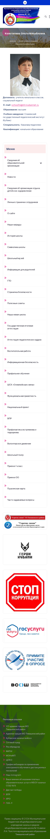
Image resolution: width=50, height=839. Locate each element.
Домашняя (13, 41)
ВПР (8, 794)
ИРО (8, 798)
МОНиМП (11, 755)
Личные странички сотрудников (28, 41)
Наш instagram (13, 775)
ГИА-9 (9, 803)
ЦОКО (9, 759)
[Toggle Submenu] (41, 163)
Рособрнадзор (13, 746)
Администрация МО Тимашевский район (25, 733)
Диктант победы (14, 789)
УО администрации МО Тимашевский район (17, 728)
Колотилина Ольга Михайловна (25, 44)
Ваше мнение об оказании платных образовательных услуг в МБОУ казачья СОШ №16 (26, 782)
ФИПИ (9, 751)
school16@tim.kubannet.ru (25, 104)
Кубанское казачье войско (19, 738)
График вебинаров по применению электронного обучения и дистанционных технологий (26, 767)
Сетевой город (13, 742)
